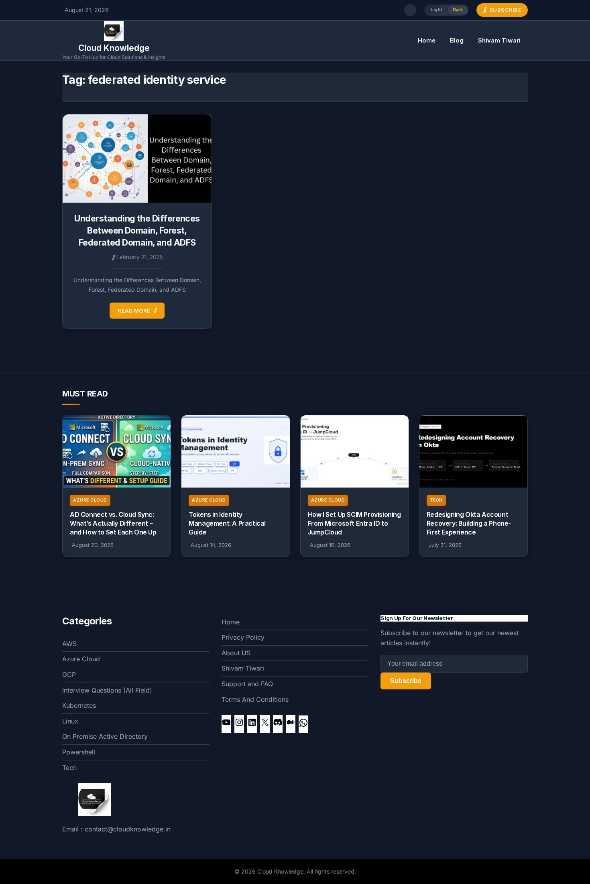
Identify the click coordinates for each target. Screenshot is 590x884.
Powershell (78, 752)
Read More (134, 310)
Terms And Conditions (255, 699)
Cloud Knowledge (114, 48)
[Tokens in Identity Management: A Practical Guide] (235, 451)
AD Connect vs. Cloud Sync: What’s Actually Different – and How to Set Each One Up (113, 523)
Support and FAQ (247, 684)
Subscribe (405, 680)
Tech (436, 500)
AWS (69, 644)
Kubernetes (79, 705)
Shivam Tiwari (499, 40)
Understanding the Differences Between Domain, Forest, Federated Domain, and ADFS (136, 230)
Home (426, 40)
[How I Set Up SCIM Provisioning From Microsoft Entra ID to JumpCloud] (355, 451)
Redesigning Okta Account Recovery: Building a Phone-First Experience (469, 523)
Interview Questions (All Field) (107, 690)
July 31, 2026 (445, 545)
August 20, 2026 (93, 545)
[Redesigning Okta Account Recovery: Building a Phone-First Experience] (473, 451)
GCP (69, 675)
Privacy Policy (243, 637)
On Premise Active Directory (105, 736)
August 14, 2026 (211, 545)
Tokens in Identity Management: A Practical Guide (227, 523)
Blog (457, 40)
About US (236, 653)
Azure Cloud (90, 500)
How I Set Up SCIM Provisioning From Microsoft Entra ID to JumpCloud (354, 523)
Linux (70, 721)
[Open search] (410, 10)
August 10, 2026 (330, 545)
